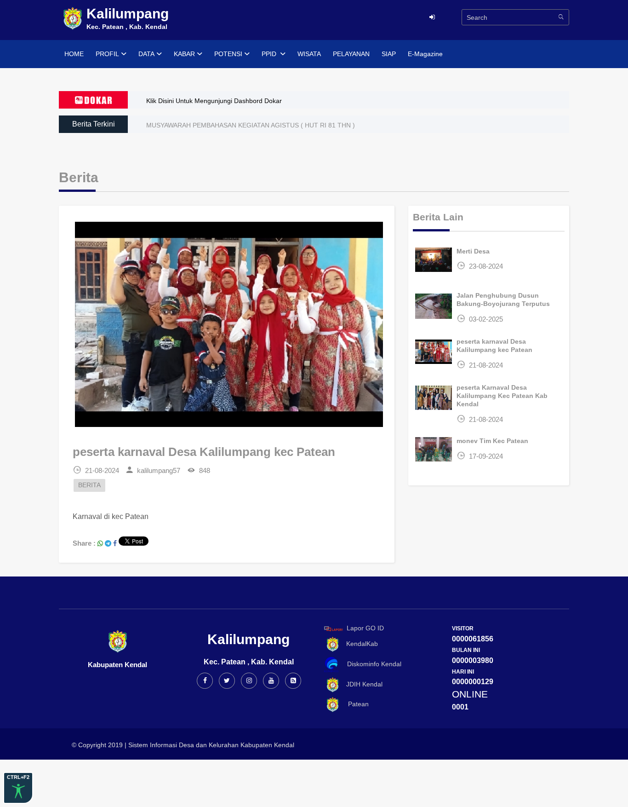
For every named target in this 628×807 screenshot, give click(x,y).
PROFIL (107, 54)
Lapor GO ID (365, 628)
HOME (74, 54)
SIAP (389, 54)
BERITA (89, 485)
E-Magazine (425, 54)
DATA (146, 54)
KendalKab (359, 644)
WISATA (309, 54)
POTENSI (228, 54)
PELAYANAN (351, 54)
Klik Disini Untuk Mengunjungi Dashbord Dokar (214, 100)
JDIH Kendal (362, 684)
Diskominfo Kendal (371, 664)
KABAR (184, 54)
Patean (355, 704)
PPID (270, 54)
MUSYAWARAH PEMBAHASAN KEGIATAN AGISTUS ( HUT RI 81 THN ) (250, 125)
